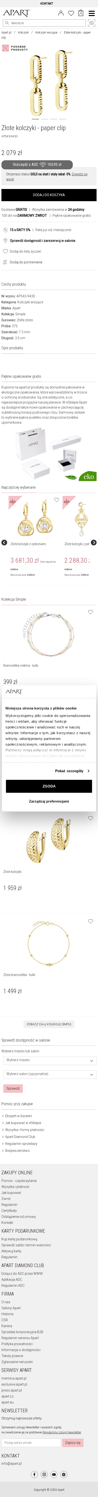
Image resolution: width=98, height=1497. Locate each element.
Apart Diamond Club (20, 1137)
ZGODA (49, 786)
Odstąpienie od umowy (18, 1217)
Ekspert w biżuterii (18, 1116)
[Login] (61, 13)
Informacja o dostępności (20, 1350)
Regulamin (9, 1205)
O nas (5, 1302)
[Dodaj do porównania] (3, 262)
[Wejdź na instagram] (44, 1474)
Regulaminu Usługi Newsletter (62, 1432)
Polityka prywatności (17, 1344)
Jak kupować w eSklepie (23, 1123)
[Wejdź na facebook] (34, 1474)
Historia (7, 1314)
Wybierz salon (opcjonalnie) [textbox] (27, 1074)
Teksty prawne (12, 1356)
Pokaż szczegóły (69, 771)
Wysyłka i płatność (15, 1187)
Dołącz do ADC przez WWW (22, 1273)
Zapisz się (72, 1443)
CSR (4, 1320)
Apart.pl (6, 32)
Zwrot (5, 1199)
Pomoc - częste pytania (19, 1181)
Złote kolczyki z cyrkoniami (28, 544)
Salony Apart (11, 1308)
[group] (36, 542)
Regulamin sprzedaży (21, 1144)
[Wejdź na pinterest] (63, 1474)
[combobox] (50, 1061)
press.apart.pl (11, 1390)
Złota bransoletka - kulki (19, 975)
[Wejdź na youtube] (54, 1474)
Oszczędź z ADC (37, 164)
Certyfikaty (9, 1211)
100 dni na (24, 215)
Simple (20, 314)
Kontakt (7, 1223)
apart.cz (7, 1396)
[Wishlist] (71, 13)
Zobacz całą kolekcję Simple (49, 1024)
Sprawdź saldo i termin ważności (26, 1245)
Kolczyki (23, 32)
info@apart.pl (11, 1463)
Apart (16, 308)
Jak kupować (11, 1193)
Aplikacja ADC (11, 1279)
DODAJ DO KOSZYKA (49, 195)
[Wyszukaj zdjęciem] (15, 48)
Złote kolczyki (12, 872)
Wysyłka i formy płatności (24, 1130)
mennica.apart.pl (13, 1378)
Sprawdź (13, 1088)
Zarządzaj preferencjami (49, 801)
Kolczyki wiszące (46, 32)
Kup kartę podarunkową (19, 1239)
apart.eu (7, 1402)
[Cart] (80, 13)
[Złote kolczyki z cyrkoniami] (35, 517)
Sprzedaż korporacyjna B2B (22, 1332)
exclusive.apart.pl (14, 1384)
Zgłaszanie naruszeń (17, 1362)
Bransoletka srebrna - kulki (20, 665)
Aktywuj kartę (11, 1251)
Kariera (6, 1326)
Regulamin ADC (12, 1285)
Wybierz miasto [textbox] (18, 1060)
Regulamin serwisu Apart (20, 1338)
